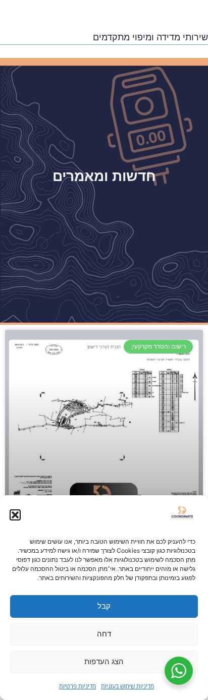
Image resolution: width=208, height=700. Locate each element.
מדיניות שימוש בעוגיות (127, 686)
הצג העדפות (104, 661)
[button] (15, 515)
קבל (104, 606)
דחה (104, 633)
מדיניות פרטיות (77, 686)
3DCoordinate (145, 12)
